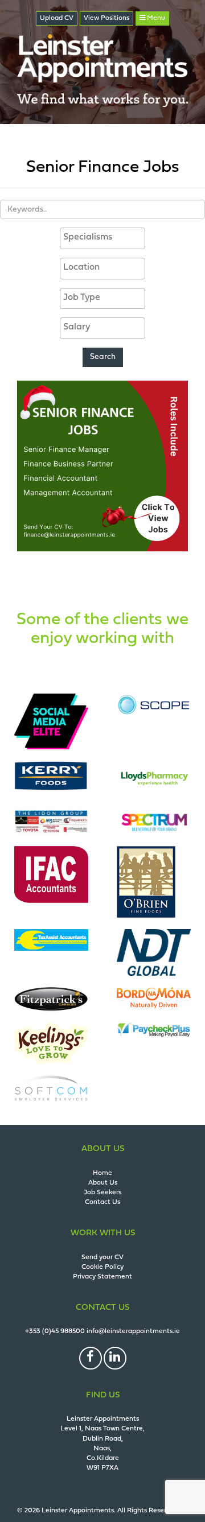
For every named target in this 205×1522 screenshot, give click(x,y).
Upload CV (56, 18)
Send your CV (102, 1257)
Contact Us (102, 1202)
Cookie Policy (102, 1267)
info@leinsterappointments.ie (133, 1331)
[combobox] (102, 238)
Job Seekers (102, 1192)
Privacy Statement (102, 1276)
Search (103, 357)
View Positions (106, 18)
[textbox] (105, 237)
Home (102, 1173)
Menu (155, 18)
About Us (102, 1182)
